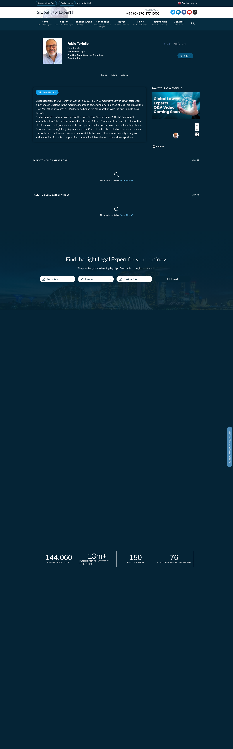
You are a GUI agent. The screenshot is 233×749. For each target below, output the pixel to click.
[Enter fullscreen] (197, 134)
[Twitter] (172, 12)
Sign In (194, 3)
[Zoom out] (197, 129)
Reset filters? (126, 180)
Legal (76, 51)
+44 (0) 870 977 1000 (142, 13)
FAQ (89, 3)
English (185, 3)
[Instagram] (195, 12)
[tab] (47, 92)
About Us (81, 3)
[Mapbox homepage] (158, 146)
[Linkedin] (178, 12)
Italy (74, 58)
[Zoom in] (197, 125)
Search (175, 279)
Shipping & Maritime (85, 55)
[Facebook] (183, 12)
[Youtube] (189, 12)
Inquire (187, 55)
